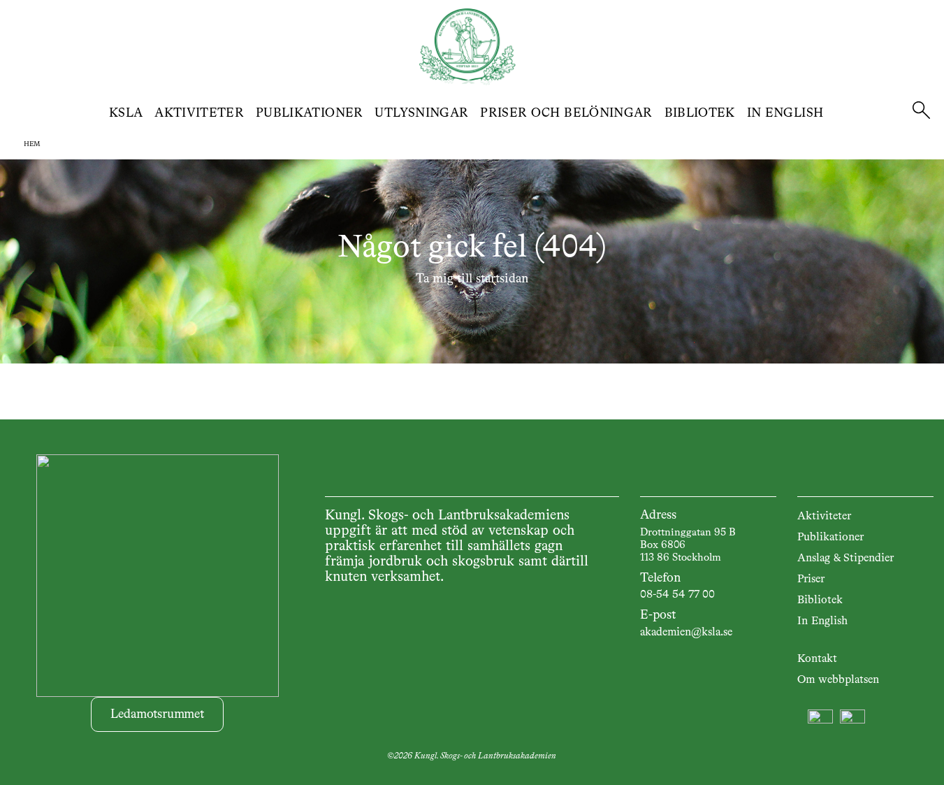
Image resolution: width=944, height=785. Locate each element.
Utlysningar (421, 113)
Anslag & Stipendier (845, 558)
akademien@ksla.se (686, 632)
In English (785, 113)
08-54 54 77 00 (677, 594)
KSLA (126, 113)
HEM (32, 144)
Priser (811, 579)
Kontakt (817, 659)
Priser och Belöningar (566, 113)
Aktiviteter (199, 113)
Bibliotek (700, 113)
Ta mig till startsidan (472, 279)
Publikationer (309, 113)
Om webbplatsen (838, 680)
